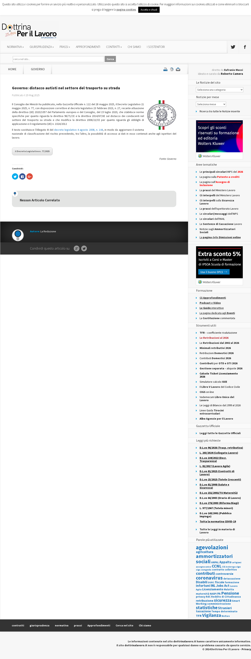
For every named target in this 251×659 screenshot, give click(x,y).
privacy (200, 596)
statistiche (206, 607)
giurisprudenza (42, 47)
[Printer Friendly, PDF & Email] (172, 69)
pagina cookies (126, 9)
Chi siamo (134, 47)
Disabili (201, 582)
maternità (202, 593)
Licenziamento (212, 589)
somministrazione (219, 603)
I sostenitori (156, 47)
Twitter (84, 249)
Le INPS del (221, 171)
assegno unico (203, 566)
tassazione (203, 611)
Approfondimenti (98, 625)
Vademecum (217, 398)
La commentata (217, 318)
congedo (206, 569)
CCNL (216, 566)
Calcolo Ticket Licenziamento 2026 (219, 375)
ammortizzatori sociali (214, 558)
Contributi (215, 358)
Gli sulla (217, 202)
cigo (238, 566)
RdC (208, 596)
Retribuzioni (217, 353)
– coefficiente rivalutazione (218, 332)
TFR (199, 616)
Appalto (225, 562)
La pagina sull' (215, 183)
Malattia (229, 589)
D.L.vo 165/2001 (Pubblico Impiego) (216, 514)
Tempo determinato (224, 611)
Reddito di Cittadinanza (226, 596)
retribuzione (204, 600)
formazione (232, 582)
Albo (216, 418)
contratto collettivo (224, 569)
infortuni (203, 585)
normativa (15, 47)
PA (219, 593)
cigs (198, 569)
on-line (207, 392)
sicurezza (222, 600)
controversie (224, 574)
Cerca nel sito (124, 625)
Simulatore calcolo (213, 381)
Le (219, 343)
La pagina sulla (219, 177)
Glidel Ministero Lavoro (220, 195)
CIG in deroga (229, 567)
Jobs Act (222, 585)
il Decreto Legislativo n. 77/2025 (32, 151)
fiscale (219, 582)
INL (213, 585)
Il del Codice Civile (220, 387)
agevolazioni (212, 547)
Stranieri (225, 608)
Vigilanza (211, 615)
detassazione (231, 578)
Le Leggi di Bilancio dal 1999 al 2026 (220, 405)
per (218, 363)
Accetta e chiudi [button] (149, 9)
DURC (211, 582)
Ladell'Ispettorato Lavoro (219, 208)
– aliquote (221, 368)
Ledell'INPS (219, 213)
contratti (114, 47)
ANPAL (215, 562)
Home (12, 69)
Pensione (230, 593)
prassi (65, 47)
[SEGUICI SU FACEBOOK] (245, 47)
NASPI (213, 593)
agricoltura (204, 551)
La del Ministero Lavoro (217, 190)
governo (38, 69)
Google (77, 249)
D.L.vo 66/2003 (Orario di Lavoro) (220, 498)
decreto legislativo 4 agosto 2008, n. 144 (78, 129)
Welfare (226, 616)
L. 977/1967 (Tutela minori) (216, 508)
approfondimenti (88, 47)
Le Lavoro (221, 224)
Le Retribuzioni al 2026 (214, 338)
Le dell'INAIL (212, 219)
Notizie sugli (217, 230)
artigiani (236, 562)
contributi (205, 573)
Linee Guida (212, 412)
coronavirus (209, 578)
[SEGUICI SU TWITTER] (233, 47)
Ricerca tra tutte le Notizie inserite (220, 111)
